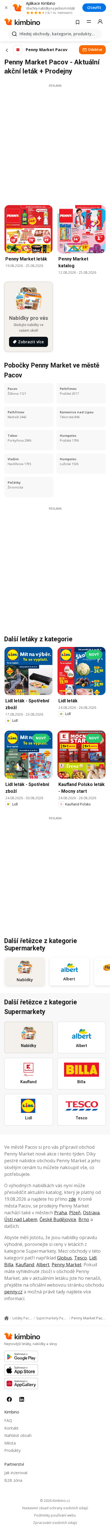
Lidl (92, 1258)
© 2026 (55, 1500)
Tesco (80, 1258)
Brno (83, 1219)
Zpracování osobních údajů (55, 1523)
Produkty (12, 1450)
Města (10, 1443)
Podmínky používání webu (55, 1515)
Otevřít (94, 7)
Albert (42, 1264)
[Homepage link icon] (6, 1318)
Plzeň (75, 1212)
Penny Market (67, 1264)
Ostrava (91, 1212)
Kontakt (11, 1428)
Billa (8, 1264)
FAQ (8, 1420)
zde (72, 1199)
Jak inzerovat (16, 1472)
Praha (60, 1212)
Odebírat (95, 49)
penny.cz (13, 1292)
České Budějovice (57, 1219)
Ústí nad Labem (20, 1219)
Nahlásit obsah (18, 1435)
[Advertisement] (55, 143)
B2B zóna (13, 1480)
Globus (64, 1258)
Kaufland (25, 1264)
